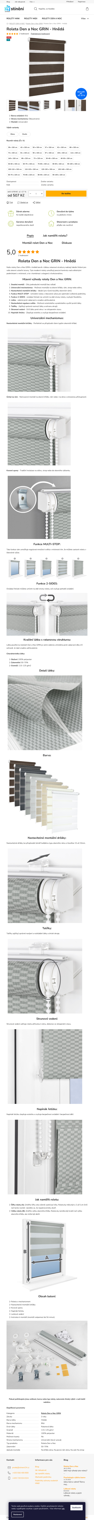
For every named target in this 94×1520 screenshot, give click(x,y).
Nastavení (17, 1514)
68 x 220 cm (26, 157)
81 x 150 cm (25, 152)
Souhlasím (76, 1507)
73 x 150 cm (12, 152)
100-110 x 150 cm (15, 168)
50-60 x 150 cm (14, 163)
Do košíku (66, 193)
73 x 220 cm (38, 157)
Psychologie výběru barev (74, 1478)
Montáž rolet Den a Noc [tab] (37, 243)
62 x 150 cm (62, 146)
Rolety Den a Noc (71, 1466)
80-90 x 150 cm (58, 163)
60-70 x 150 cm (29, 163)
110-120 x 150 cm (31, 168)
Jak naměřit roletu (42, 1473)
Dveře (24, 134)
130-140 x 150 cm (65, 168)
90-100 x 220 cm (58, 174)
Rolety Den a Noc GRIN (51, 1413)
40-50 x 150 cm (66, 157)
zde (63, 1508)
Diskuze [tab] (67, 243)
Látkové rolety (70, 1489)
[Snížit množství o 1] (30, 193)
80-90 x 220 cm (43, 174)
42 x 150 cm (25, 146)
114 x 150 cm (75, 152)
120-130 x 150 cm (48, 168)
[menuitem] (13, 18)
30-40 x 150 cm (52, 157)
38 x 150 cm (12, 146)
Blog (8, 2)
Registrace (81, 2)
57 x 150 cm (49, 146)
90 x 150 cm (37, 152)
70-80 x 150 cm (43, 163)
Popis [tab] (30, 235)
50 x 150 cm (37, 146)
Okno (12, 134)
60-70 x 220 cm (14, 174)
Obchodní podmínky (43, 1477)
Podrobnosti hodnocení (40, 33)
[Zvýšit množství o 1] (42, 193)
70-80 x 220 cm (29, 174)
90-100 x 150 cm (73, 163)
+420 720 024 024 (20, 1478)
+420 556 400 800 (20, 1473)
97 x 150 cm (49, 152)
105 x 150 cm (62, 152)
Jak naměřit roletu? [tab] (55, 235)
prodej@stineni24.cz (20, 1467)
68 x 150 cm (74, 146)
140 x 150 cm (13, 157)
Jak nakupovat (20, 2)
